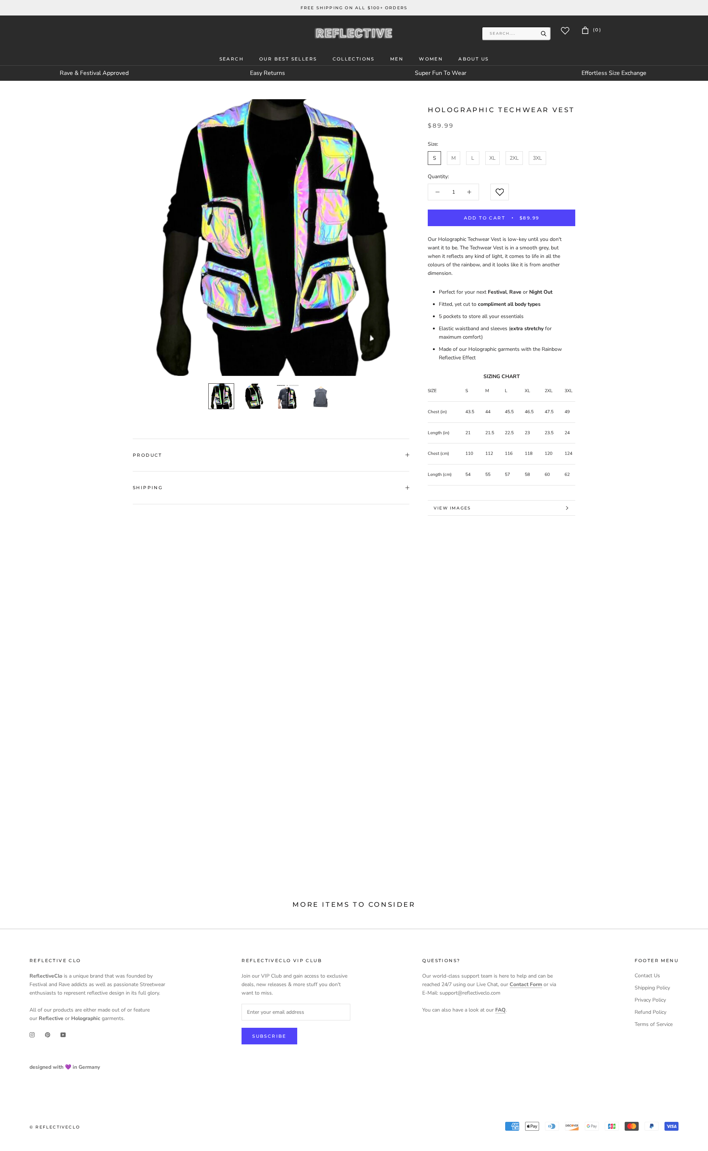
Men (396, 59)
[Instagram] (32, 1034)
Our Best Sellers (288, 59)
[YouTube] (63, 1034)
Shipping (148, 487)
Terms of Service (654, 1024)
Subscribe (269, 1036)
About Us (473, 59)
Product (147, 455)
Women (431, 59)
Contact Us (647, 975)
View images (452, 508)
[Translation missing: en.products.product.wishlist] (499, 192)
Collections (354, 59)
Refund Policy (650, 1012)
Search (231, 59)
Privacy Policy (650, 999)
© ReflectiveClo (55, 1127)
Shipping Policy (652, 987)
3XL (537, 158)
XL (492, 158)
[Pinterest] (47, 1034)
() (596, 29)
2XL (514, 158)
